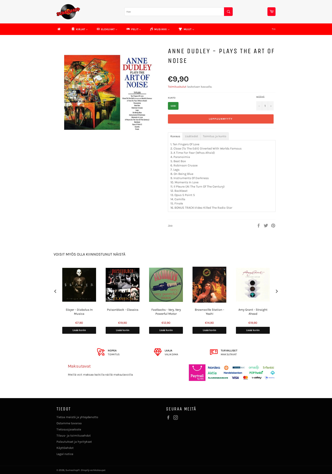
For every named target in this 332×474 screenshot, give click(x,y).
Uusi (173, 106)
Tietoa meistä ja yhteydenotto (77, 417)
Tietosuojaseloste (68, 429)
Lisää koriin (79, 330)
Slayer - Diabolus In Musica (79, 311)
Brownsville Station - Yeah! (209, 311)
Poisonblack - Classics (122, 309)
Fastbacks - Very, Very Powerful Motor (166, 311)
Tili (274, 29)
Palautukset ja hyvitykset (74, 441)
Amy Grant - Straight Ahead (252, 311)
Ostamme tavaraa (69, 423)
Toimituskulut (177, 86)
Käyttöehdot (65, 448)
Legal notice (64, 454)
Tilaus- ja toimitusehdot (73, 435)
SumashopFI (73, 470)
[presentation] (55, 291)
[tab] (175, 136)
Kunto (171, 97)
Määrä (260, 97)
